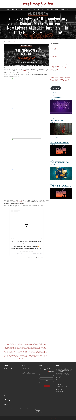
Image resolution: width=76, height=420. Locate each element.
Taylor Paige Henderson (39, 356)
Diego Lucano (22, 347)
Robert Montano (28, 355)
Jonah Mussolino (10, 351)
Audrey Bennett (14, 344)
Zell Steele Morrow (33, 358)
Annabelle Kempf (7, 344)
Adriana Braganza (8, 343)
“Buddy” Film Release (56, 121)
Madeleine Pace (23, 352)
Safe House (58, 382)
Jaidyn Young (32, 349)
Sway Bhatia (31, 356)
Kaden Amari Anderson (23, 351)
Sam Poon (41, 355)
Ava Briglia (20, 344)
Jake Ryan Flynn (39, 349)
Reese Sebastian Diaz (19, 355)
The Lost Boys (58, 377)
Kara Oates (31, 351)
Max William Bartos (17, 354)
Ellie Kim (35, 347)
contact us (31, 408)
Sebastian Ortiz (16, 356)
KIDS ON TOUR (8, 368)
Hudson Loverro (33, 348)
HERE (24, 70)
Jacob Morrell (10, 349)
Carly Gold (6, 345)
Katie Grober (36, 351)
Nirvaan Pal (45, 354)
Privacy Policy (31, 417)
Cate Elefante (17, 345)
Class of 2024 (53, 56)
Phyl (57, 381)
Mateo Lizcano (44, 352)
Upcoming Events (22, 9)
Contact (67, 9)
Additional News (55, 88)
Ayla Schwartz (30, 344)
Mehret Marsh (24, 354)
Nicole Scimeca (39, 354)
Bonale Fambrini (36, 344)
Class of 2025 (53, 48)
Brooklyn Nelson (43, 344)
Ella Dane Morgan (29, 347)
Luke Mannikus (11, 352)
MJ (56, 379)
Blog (52, 9)
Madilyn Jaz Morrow (31, 352)
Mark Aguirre (38, 352)
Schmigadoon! (58, 384)
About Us (8, 417)
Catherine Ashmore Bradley (26, 345)
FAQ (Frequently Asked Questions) (21, 417)
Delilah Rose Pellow (15, 347)
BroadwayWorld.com (21, 201)
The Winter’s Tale (59, 389)
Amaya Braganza (38, 343)
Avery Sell (25, 344)
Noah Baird (6, 355)
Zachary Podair (26, 358)
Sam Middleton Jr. (35, 355)
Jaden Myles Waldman (17, 349)
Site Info (61, 9)
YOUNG (18, 253)
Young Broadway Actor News (38, 3)
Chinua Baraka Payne (36, 345)
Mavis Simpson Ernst (8, 354)
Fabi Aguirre (39, 347)
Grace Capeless (12, 348)
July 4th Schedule (31, 9)
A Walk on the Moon (59, 391)
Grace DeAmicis (19, 348)
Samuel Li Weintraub (8, 356)
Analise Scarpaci (45, 343)
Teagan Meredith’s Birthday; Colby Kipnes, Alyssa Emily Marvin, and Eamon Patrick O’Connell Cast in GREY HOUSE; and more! (60, 79)
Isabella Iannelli (40, 348)
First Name (47, 376)
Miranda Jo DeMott (31, 354)
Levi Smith (41, 351)
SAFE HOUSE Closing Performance (60, 186)
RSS (35, 417)
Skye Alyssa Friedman (23, 356)
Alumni (56, 9)
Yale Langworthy (19, 358)
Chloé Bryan (43, 345)
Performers (13, 9)
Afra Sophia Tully (16, 343)
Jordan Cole (16, 351)
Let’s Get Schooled (56, 98)
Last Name (47, 380)
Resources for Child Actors (43, 9)
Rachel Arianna (12, 355)
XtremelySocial (69, 418)
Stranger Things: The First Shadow (62, 386)
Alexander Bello (23, 343)
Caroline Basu (11, 345)
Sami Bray (46, 355)
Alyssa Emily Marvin (30, 343)
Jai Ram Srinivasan (26, 349)
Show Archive (39, 417)
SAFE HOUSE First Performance (59, 143)
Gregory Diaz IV (26, 348)
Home (8, 9)
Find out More (52, 99)
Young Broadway (17, 41)
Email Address (47, 372)
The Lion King (58, 376)
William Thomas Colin (11, 358)
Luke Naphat (17, 352)
